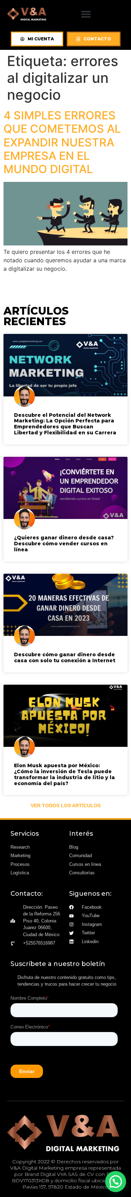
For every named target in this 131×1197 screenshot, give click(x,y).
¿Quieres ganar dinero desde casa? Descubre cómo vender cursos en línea (64, 543)
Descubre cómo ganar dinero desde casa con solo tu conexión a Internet (64, 657)
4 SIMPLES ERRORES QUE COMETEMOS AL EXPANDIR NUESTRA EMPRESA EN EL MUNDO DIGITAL (62, 142)
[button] (86, 14)
